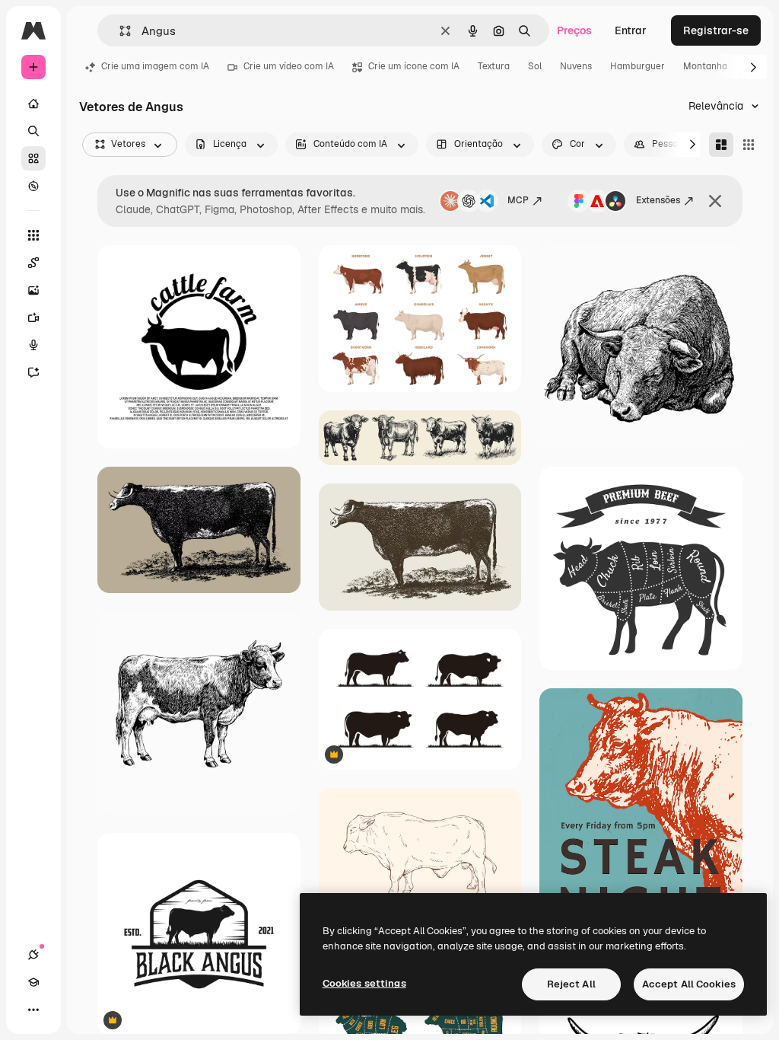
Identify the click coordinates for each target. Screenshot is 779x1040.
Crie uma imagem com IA (155, 66)
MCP (518, 200)
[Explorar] (33, 186)
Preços (574, 30)
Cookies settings (364, 983)
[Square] (748, 144)
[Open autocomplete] (119, 31)
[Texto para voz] (33, 345)
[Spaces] (33, 262)
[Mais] (33, 1009)
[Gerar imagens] (33, 290)
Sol (535, 66)
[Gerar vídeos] (33, 317)
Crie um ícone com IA (413, 66)
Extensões (658, 200)
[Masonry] (721, 144)
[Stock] (33, 158)
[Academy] (33, 982)
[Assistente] (33, 372)
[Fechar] (715, 201)
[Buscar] (33, 131)
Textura (494, 66)
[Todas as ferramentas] (33, 235)
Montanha (705, 66)
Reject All (571, 984)
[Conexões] (33, 955)
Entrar (631, 30)
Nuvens (576, 66)
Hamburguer (637, 66)
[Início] (33, 103)
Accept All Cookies (689, 984)
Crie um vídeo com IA (288, 66)
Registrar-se (716, 30)
